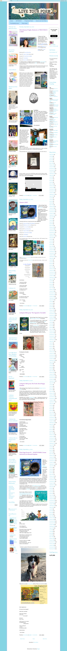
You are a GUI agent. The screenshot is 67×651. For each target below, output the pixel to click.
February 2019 (51, 310)
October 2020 (51, 275)
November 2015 (52, 377)
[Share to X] (41, 195)
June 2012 (51, 448)
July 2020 (51, 280)
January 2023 (51, 228)
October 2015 (51, 379)
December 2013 (52, 417)
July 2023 (51, 218)
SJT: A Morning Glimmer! (15, 541)
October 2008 (51, 524)
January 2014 (51, 415)
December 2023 (52, 209)
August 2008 (51, 528)
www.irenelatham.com (53, 52)
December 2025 (52, 168)
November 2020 (52, 273)
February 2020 (51, 289)
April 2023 (51, 223)
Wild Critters (11, 493)
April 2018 (51, 327)
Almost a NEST (23, 202)
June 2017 (51, 344)
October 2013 (51, 420)
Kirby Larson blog (44, 43)
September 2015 (52, 381)
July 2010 (51, 488)
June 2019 (51, 303)
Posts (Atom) (36, 642)
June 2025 (51, 178)
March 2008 (51, 536)
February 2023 (51, 227)
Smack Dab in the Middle (28, 56)
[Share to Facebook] (42, 195)
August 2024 (51, 196)
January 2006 (51, 545)
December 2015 (52, 375)
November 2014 (52, 398)
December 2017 (52, 334)
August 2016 (51, 362)
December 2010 (52, 479)
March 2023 (51, 225)
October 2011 (51, 462)
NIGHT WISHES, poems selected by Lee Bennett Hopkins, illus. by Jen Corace (25, 494)
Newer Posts (22, 638)
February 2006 (51, 543)
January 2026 (51, 166)
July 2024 (51, 197)
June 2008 (51, 531)
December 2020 (52, 272)
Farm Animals (11, 497)
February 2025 (51, 185)
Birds (9, 490)
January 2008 (51, 540)
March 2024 (51, 204)
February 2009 (51, 517)
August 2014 (51, 403)
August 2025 (51, 175)
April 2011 (51, 472)
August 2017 (51, 341)
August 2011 (51, 465)
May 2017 (51, 346)
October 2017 (51, 337)
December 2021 (52, 251)
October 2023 (51, 213)
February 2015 (51, 393)
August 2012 (51, 445)
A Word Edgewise (40, 44)
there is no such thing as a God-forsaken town (53, 100)
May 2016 (51, 367)
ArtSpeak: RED (30, 260)
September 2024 (52, 194)
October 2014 (51, 400)
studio (36, 62)
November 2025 (52, 170)
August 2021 (51, 258)
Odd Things (11, 498)
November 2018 (52, 315)
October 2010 (51, 483)
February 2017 (51, 351)
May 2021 (51, 263)
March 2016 (51, 370)
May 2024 (51, 201)
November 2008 (52, 522)
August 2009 (51, 507)
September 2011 (52, 464)
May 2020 (51, 284)
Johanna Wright (43, 61)
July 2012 (51, 446)
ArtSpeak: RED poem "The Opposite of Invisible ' (32, 313)
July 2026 (51, 156)
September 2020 (52, 277)
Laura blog (28, 52)
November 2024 (52, 190)
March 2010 (51, 495)
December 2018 (52, 313)
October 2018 (51, 317)
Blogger (38, 648)
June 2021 (51, 261)
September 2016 (52, 360)
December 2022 (52, 230)
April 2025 (51, 182)
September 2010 (52, 484)
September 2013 (52, 422)
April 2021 (51, 265)
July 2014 (51, 405)
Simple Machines (12, 496)
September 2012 (52, 443)
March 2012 (51, 453)
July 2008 (51, 529)
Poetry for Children (26, 54)
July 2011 (51, 467)
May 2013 (51, 429)
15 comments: (35, 376)
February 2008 (51, 538)
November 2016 (52, 356)
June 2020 (51, 282)
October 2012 (51, 441)
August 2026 (51, 154)
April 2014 (51, 410)
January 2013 (51, 436)
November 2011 (52, 460)
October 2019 (51, 296)
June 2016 (51, 365)
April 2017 (51, 348)
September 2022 (52, 235)
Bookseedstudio (55, 90)
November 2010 (52, 481)
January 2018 (51, 332)
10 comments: (35, 445)
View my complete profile (53, 46)
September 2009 (52, 505)
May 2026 (51, 159)
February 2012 (51, 455)
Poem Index (24, 23)
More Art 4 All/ (25, 236)
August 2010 (51, 486)
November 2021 (52, 253)
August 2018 (51, 320)
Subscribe (54, 36)
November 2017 (52, 336)
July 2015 (51, 384)
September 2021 (52, 256)
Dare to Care (56, 104)
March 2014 (51, 412)
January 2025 (51, 187)
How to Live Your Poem (41, 20)
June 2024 (51, 199)
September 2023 (52, 215)
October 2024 (51, 192)
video (37, 487)
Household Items (11, 488)
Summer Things (11, 489)
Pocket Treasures (12, 492)
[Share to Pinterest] (43, 195)
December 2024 (52, 189)
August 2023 (51, 216)
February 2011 (51, 476)
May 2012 (51, 450)
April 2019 (51, 306)
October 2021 (51, 254)
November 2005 (52, 548)
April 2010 (51, 493)
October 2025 (51, 171)
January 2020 (51, 291)
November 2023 (52, 211)
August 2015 (51, 382)
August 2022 (51, 237)
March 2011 (51, 474)
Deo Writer (41, 207)
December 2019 (52, 292)
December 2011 (52, 458)
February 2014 (51, 413)
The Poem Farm (13, 547)
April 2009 (51, 514)
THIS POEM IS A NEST (36, 485)
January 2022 (51, 249)
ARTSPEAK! (19, 20)
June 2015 (51, 386)
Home (11, 20)
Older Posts (45, 638)
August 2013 (51, 424)
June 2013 (51, 427)
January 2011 (51, 477)
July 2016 (51, 363)
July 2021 (51, 260)
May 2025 (51, 180)
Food (9, 491)
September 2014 (52, 401)
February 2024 (51, 206)
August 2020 (51, 279)
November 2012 (52, 439)
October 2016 (51, 358)
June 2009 (51, 510)
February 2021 (51, 268)
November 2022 (52, 232)
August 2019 (51, 299)
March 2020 (51, 287)
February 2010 (51, 496)
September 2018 (52, 318)
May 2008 (51, 533)
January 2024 (51, 208)
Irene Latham (53, 44)
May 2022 (51, 242)
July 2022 (51, 239)
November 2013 (52, 419)
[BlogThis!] (40, 195)
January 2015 (51, 394)
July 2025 (51, 177)
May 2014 (51, 408)
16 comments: (35, 634)
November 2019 (52, 294)
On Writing (11, 535)
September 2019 (52, 298)
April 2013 (51, 431)
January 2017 (51, 353)
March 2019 (51, 308)
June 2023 (51, 220)
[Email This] (39, 195)
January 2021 (51, 270)
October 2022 (51, 234)
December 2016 (52, 355)
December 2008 (52, 521)
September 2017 (52, 339)
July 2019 (51, 301)
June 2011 (51, 469)
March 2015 (51, 391)
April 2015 (51, 389)
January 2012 (51, 457)
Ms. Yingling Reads (13, 527)
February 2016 (51, 372)
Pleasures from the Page (13, 539)
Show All (16, 553)
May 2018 (51, 325)
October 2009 (51, 503)
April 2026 (51, 161)
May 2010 (51, 491)
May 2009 (51, 512)
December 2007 (52, 541)
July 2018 (51, 322)
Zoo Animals (11, 486)
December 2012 (52, 438)
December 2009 (52, 500)
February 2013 (51, 434)
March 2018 (51, 329)
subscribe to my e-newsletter (26, 257)
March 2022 (51, 246)
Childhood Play (11, 487)
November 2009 (52, 502)
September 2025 (52, 173)
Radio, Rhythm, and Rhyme (35, 318)
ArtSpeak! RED (31, 397)
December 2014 (52, 396)
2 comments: (34, 195)
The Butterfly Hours (14, 23)
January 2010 (51, 498)
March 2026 (51, 163)
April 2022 (51, 244)
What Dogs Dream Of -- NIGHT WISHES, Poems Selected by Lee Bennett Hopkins (32, 453)
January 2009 (51, 519)
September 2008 (52, 526)
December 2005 (52, 547)
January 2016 (51, 374)
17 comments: (35, 305)
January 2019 (51, 311)
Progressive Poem (29, 20)
